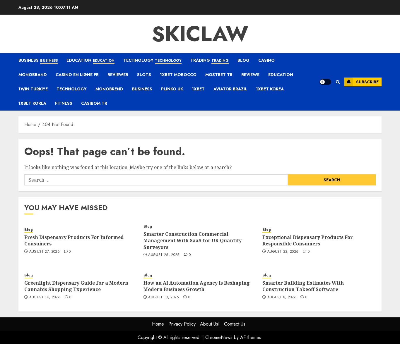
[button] (337, 82)
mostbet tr (219, 75)
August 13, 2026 (163, 297)
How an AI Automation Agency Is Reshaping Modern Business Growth (196, 286)
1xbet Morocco (178, 75)
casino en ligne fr (77, 75)
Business (38, 60)
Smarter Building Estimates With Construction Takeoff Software (303, 286)
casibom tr (94, 103)
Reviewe (250, 75)
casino (266, 60)
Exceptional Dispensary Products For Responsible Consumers (307, 240)
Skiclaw (200, 34)
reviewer (117, 75)
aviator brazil (230, 89)
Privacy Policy (182, 324)
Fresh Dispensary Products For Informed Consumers (74, 240)
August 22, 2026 (282, 252)
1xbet (198, 89)
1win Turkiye (33, 89)
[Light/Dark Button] (325, 82)
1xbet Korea (270, 89)
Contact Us (234, 324)
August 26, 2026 (164, 255)
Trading (209, 60)
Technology (152, 60)
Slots (144, 75)
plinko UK (172, 89)
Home (158, 324)
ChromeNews (219, 337)
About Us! (210, 324)
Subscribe (367, 82)
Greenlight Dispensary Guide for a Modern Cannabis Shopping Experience (76, 286)
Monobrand (32, 75)
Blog (243, 60)
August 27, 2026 (44, 252)
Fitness (63, 103)
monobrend (109, 89)
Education (90, 60)
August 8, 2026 (281, 297)
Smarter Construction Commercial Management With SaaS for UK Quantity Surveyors (192, 240)
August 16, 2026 (44, 297)
